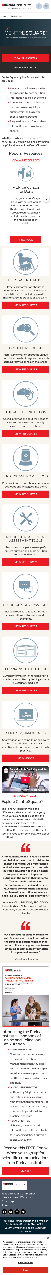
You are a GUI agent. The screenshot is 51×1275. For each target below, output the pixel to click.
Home (5, 16)
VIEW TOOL (26, 239)
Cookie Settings (25, 1263)
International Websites (17, 1197)
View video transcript (25, 796)
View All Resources (25, 57)
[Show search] (39, 6)
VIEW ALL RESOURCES (26, 160)
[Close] (48, 1238)
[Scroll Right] (46, 199)
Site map (8, 1201)
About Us (8, 1205)
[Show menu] (46, 6)
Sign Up (26, 1170)
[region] (25, 1254)
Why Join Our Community (19, 1193)
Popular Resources (25, 67)
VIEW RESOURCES (26, 305)
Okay (25, 1270)
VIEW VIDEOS (26, 758)
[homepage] (16, 6)
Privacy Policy (30, 1257)
